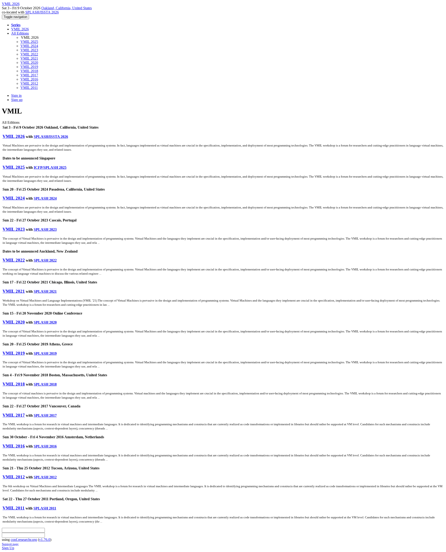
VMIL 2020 (29, 63)
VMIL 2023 (29, 50)
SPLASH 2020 (45, 322)
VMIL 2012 (29, 83)
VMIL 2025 (29, 42)
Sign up (17, 100)
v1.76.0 (44, 540)
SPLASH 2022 (45, 260)
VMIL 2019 (29, 67)
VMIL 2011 (29, 88)
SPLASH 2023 (45, 229)
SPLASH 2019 (45, 353)
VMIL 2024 (29, 46)
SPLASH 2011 (44, 508)
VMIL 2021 (29, 58)
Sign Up (8, 548)
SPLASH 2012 (45, 477)
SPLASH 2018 (45, 384)
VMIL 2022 (29, 54)
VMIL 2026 (20, 29)
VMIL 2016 (29, 79)
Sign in (16, 95)
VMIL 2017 (29, 75)
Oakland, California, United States (66, 8)
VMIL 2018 (29, 71)
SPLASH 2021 (45, 291)
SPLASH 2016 (45, 446)
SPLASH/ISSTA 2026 (42, 12)
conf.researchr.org (24, 540)
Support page (10, 544)
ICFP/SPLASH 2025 (50, 167)
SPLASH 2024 (45, 198)
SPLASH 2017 (45, 415)
